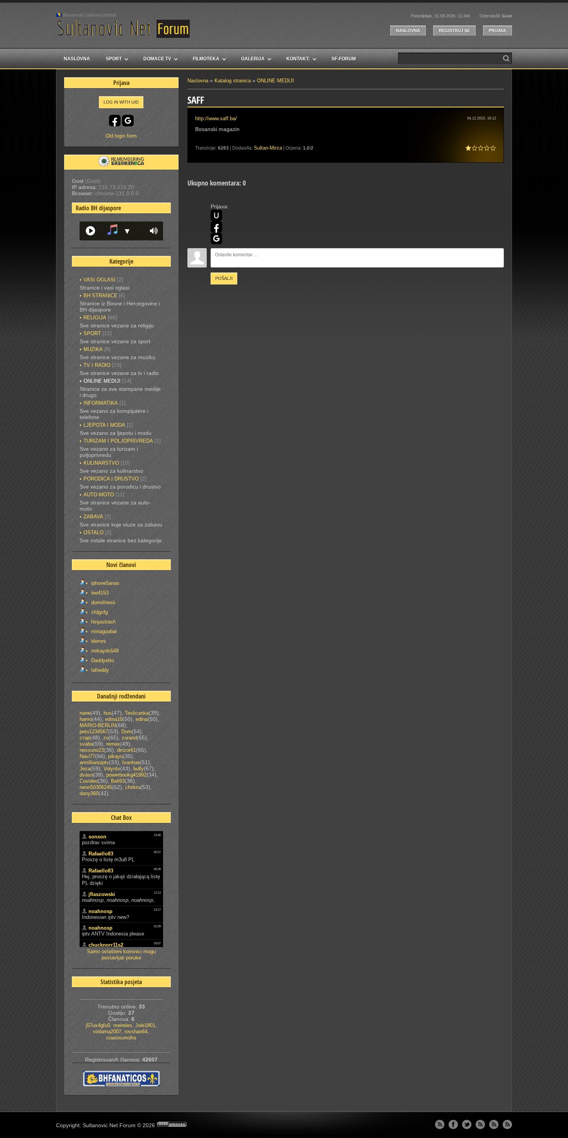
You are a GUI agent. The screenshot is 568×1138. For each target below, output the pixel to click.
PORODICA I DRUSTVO (111, 479)
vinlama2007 (107, 1031)
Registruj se (454, 30)
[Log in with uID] (216, 215)
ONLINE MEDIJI (275, 80)
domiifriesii (102, 602)
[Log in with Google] (216, 238)
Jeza (85, 769)
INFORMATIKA (100, 403)
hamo (86, 719)
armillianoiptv (94, 762)
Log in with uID (121, 102)
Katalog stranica (232, 80)
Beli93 (118, 781)
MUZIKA (93, 349)
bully (138, 769)
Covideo (89, 781)
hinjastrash (103, 622)
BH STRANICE (100, 295)
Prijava (497, 30)
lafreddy (99, 670)
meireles (122, 1025)
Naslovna (408, 30)
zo (106, 738)
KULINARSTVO (101, 463)
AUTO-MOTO (98, 494)
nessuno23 (92, 750)
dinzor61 (126, 750)
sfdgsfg (99, 612)
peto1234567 (94, 731)
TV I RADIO (97, 365)
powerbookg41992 (126, 775)
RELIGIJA (94, 317)
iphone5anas (104, 583)
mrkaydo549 (104, 651)
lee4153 (99, 593)
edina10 (113, 719)
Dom (126, 731)
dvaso (86, 775)
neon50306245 (96, 787)
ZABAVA (93, 517)
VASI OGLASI (99, 280)
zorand (129, 738)
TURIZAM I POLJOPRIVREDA (118, 441)
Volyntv (112, 769)
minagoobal (103, 631)
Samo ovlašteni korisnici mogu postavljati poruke (121, 955)
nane (85, 713)
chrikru (132, 787)
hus (108, 713)
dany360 (89, 793)
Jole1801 (145, 1025)
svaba (86, 744)
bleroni (98, 641)
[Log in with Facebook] (216, 227)
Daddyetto (102, 660)
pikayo (115, 756)
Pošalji (224, 278)
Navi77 (87, 756)
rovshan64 (136, 1031)
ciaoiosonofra (121, 1038)
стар (85, 738)
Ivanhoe (131, 762)
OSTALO (93, 532)
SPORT (92, 333)
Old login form (121, 136)
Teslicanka (137, 713)
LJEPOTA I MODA (104, 425)
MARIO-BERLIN (98, 725)
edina (142, 719)
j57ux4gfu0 (98, 1025)
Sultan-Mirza (268, 148)
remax (113, 744)
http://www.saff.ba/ (216, 118)
